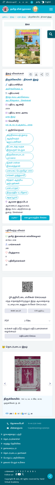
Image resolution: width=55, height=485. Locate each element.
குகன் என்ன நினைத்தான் (13, 164)
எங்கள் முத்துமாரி (16, 175)
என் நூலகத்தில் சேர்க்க (35, 217)
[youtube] (20, 474)
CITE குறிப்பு (39, 310)
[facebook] (17, 474)
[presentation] (5, 384)
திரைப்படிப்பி (11, 2)
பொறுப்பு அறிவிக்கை (14, 457)
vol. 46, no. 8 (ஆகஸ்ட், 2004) (19, 125)
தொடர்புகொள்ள (11, 439)
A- (20, 2)
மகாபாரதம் (12, 188)
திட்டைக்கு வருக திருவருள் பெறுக (16, 148)
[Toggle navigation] (51, 9)
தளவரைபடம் (9, 448)
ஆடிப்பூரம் (12, 197)
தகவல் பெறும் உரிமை (14, 462)
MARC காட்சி (16, 310)
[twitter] (23, 474)
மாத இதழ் (10, 117)
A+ (27, 2)
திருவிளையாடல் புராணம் (15, 156)
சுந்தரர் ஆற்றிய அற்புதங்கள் (15, 181)
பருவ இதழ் (21, 16)
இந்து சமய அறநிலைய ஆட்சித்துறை (17, 98)
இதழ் (12, 16)
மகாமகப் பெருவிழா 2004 (19, 171)
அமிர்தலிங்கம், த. (14, 89)
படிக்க (14, 217)
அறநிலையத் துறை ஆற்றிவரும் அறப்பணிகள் (17, 139)
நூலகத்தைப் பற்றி (12, 434)
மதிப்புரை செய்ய (27, 336)
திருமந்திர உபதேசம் (17, 193)
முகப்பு (5, 16)
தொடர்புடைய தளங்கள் (14, 453)
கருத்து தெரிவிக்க (11, 443)
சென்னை (26, 100)
